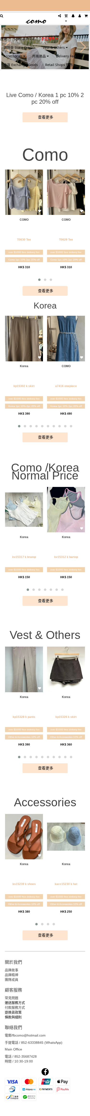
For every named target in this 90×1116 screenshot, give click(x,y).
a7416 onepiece (66, 386)
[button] (39, 279)
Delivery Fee (65, 56)
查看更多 (45, 117)
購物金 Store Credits (20, 47)
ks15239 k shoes (24, 884)
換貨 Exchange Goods (21, 64)
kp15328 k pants (24, 717)
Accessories (13, 56)
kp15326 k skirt (66, 717)
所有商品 (39, 56)
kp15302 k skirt (24, 386)
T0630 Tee (24, 239)
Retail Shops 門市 (59, 64)
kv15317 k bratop (24, 557)
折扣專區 (49, 38)
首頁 (3, 38)
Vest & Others (54, 47)
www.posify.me (45, 1110)
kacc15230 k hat (66, 884)
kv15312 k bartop (66, 557)
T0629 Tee (66, 239)
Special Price (24, 38)
